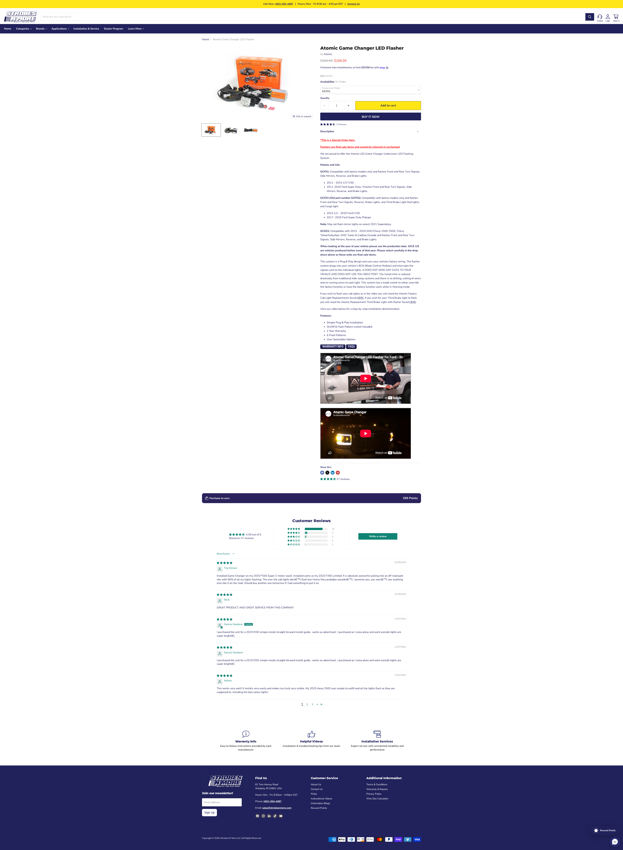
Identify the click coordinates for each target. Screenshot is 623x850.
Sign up (209, 812)
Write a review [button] (378, 536)
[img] (224, 563)
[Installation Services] (377, 741)
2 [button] (307, 704)
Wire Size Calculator (377, 798)
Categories (23, 29)
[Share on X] (327, 473)
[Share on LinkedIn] (333, 473)
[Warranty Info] (246, 741)
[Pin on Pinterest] (338, 473)
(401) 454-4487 (284, 4)
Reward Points (319, 808)
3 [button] (312, 704)
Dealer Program (113, 29)
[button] (328, 479)
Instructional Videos (321, 798)
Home (7, 29)
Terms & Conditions (376, 784)
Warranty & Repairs (377, 789)
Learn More (135, 29)
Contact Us (353, 4)
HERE (360, 298)
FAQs (314, 793)
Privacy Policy (373, 793)
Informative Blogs (320, 803)
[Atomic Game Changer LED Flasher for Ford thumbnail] (211, 130)
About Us (316, 784)
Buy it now (370, 117)
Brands (40, 29)
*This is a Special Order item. (337, 140)
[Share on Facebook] (322, 473)
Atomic (328, 54)
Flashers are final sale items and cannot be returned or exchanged (360, 147)
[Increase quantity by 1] (348, 105)
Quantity (324, 98)
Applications (59, 29)
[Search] (589, 17)
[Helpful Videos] (311, 741)
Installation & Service (86, 29)
